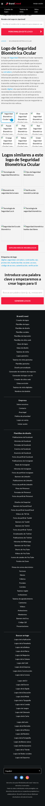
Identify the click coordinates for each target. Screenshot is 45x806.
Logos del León (22, 722)
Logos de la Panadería (22, 643)
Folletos (23, 579)
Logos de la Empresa (22, 667)
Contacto (22, 408)
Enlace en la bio (22, 383)
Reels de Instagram (22, 465)
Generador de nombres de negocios (22, 372)
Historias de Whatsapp (22, 542)
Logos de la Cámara (22, 659)
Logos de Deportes (22, 758)
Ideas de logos (22, 344)
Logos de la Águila (22, 689)
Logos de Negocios (22, 655)
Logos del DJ (22, 681)
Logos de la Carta (22, 716)
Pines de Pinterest (22, 488)
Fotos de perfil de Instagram (22, 473)
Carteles (22, 587)
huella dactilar (17, 262)
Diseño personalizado (22, 368)
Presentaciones (22, 626)
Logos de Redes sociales (22, 754)
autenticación (22, 265)
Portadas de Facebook (22, 445)
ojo (36, 260)
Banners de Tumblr (22, 522)
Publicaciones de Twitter (22, 538)
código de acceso (8, 265)
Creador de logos (8, 10)
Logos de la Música (22, 730)
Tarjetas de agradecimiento (22, 599)
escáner (26, 262)
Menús (22, 575)
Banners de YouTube (22, 545)
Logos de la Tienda (22, 750)
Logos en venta (22, 420)
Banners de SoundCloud (22, 506)
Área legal (22, 412)
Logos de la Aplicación (22, 639)
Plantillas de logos (22, 324)
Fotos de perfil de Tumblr (22, 518)
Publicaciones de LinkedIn (22, 480)
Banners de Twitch (22, 526)
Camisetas (23, 603)
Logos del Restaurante (22, 746)
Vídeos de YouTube (22, 553)
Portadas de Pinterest (22, 492)
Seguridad (14, 57)
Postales (22, 583)
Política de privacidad (22, 416)
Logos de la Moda (22, 696)
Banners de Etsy (22, 618)
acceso (33, 262)
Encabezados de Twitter (22, 534)
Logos (3, 41)
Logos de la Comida (22, 704)
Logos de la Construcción (22, 671)
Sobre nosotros (22, 404)
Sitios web (36, 10)
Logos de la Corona (22, 675)
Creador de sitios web (22, 379)
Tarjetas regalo (22, 591)
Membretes (22, 614)
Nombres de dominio (22, 391)
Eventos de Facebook (23, 449)
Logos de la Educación (22, 693)
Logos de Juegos (22, 708)
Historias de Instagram (22, 469)
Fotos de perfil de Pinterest (22, 496)
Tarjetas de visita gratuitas (23, 360)
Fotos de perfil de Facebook (22, 457)
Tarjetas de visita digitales (22, 387)
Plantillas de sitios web (22, 340)
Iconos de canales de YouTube (22, 557)
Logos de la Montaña (22, 726)
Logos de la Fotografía (22, 738)
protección (6, 262)
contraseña (30, 260)
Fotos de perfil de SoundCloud (22, 510)
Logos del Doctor (22, 685)
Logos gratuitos (22, 356)
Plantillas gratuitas (23, 364)
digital (9, 89)
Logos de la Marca (22, 651)
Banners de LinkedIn (22, 477)
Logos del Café (22, 663)
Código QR (22, 622)
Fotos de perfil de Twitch (22, 530)
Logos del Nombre (22, 734)
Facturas (22, 571)
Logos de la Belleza (22, 647)
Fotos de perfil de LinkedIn (23, 484)
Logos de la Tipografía (22, 700)
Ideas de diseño (22, 348)
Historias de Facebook (22, 441)
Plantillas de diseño (22, 328)
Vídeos (22, 607)
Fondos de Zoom (22, 561)
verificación (33, 265)
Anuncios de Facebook (22, 453)
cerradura (7, 72)
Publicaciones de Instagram (22, 461)
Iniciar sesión (22, 424)
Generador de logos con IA (22, 375)
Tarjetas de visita (23, 10)
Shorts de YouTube (22, 549)
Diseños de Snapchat (22, 502)
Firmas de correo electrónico (22, 567)
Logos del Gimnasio (22, 712)
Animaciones (22, 610)
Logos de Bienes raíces (22, 742)
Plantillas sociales (22, 332)
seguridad (11, 260)
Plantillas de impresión (22, 336)
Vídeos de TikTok (22, 514)
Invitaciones (22, 595)
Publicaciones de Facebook (22, 437)
